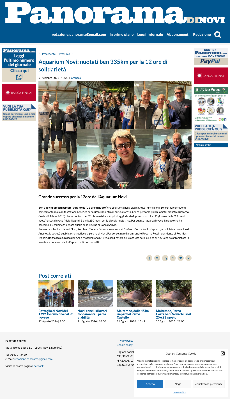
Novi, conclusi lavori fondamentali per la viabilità (92, 314)
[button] (223, 353)
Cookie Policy (179, 392)
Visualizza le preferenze (209, 384)
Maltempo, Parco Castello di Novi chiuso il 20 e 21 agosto (173, 314)
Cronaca (76, 77)
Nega (178, 384)
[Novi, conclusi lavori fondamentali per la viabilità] (95, 293)
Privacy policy (125, 340)
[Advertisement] (19, 193)
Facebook (38, 366)
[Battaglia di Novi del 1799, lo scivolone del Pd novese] (56, 293)
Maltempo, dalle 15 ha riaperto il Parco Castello (133, 314)
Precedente (49, 53)
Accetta (150, 384)
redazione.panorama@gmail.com (33, 358)
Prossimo (64, 53)
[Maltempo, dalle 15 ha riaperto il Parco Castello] (134, 293)
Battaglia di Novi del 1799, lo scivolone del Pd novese (55, 314)
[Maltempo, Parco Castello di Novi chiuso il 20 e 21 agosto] (174, 293)
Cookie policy (125, 344)
